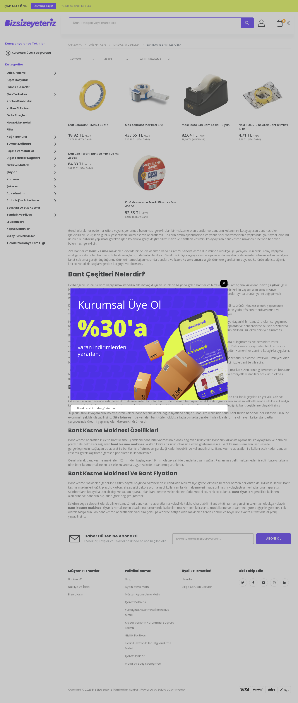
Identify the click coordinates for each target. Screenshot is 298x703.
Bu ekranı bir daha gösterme (96, 408)
